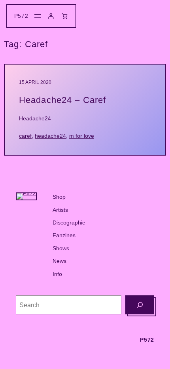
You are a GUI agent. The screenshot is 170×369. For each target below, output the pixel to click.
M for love (81, 136)
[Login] (51, 16)
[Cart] (65, 16)
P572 (21, 16)
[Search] (139, 304)
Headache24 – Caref (62, 100)
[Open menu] (37, 16)
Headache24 (35, 118)
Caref (25, 136)
